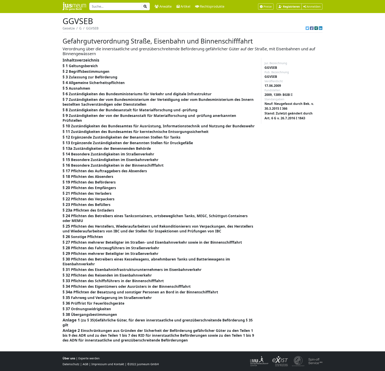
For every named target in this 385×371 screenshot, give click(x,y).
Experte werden (89, 358)
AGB (85, 364)
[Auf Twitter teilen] (307, 28)
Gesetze (69, 28)
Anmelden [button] (313, 6)
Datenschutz (71, 364)
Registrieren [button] (291, 6)
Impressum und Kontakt (107, 364)
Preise (267, 6)
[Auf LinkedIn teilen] (320, 28)
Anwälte (165, 6)
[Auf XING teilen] (316, 28)
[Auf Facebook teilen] (312, 28)
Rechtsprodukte (212, 6)
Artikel (185, 6)
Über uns (69, 358)
